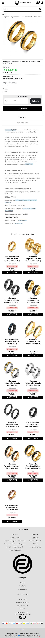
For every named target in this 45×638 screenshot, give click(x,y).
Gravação (35, 534)
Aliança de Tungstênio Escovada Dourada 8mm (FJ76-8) (33, 259)
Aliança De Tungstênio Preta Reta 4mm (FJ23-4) (12, 424)
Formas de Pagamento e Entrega (15, 541)
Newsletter (22, 609)
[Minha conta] (41, 3)
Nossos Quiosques (35, 547)
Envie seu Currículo (35, 541)
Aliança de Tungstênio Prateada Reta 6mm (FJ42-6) (33, 383)
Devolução (22, 586)
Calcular (35, 101)
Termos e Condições (15, 550)
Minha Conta (22, 599)
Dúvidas (35, 544)
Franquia (35, 537)
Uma (6, 89)
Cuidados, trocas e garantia (14, 547)
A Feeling (15, 534)
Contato (22, 583)
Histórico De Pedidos (22, 602)
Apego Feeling (15, 537)
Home (4, 14)
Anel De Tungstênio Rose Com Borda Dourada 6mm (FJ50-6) (12, 259)
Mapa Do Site (22, 589)
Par (6, 91)
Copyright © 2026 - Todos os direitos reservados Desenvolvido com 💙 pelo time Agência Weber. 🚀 (22, 635)
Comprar (22, 109)
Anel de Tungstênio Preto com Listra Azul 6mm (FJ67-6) (12, 342)
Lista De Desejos (22, 606)
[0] (37, 2)
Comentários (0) (22, 123)
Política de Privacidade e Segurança (15, 544)
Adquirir (6, 86)
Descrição (22, 117)
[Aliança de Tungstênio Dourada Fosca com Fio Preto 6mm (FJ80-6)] (22, 37)
